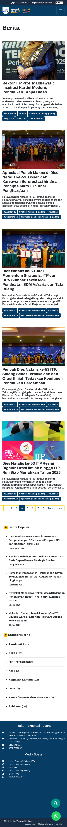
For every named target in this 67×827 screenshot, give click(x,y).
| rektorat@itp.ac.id (43, 3)
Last (60, 508)
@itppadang (14, 774)
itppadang (13, 767)
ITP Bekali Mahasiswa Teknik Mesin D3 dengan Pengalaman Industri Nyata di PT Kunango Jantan (37, 597)
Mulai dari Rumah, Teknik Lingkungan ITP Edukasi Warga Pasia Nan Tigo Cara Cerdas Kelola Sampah (35, 617)
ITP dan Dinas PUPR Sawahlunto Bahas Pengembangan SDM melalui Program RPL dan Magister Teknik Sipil (34, 540)
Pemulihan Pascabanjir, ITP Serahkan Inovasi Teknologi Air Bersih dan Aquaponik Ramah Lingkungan (36, 577)
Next (51, 508)
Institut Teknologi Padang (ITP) (22, 761)
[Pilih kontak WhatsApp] (56, 816)
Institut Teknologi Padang (19, 764)
